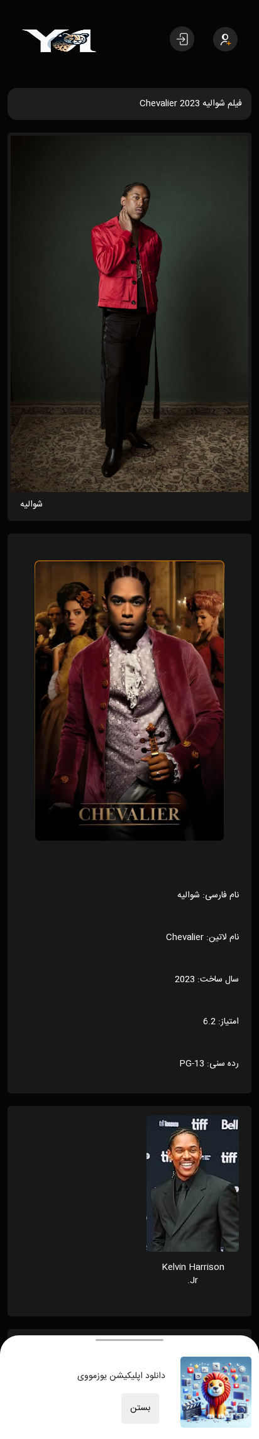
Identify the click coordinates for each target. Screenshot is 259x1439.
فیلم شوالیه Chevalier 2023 (191, 103)
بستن (140, 1408)
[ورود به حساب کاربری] (182, 39)
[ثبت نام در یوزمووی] (225, 39)
